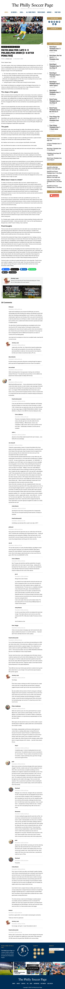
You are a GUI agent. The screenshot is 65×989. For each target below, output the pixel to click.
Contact (18, 984)
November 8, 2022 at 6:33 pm (18, 763)
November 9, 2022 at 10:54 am (22, 747)
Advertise (23, 984)
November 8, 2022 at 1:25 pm (18, 401)
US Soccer (14, 12)
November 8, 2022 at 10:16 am (15, 369)
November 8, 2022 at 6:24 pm (21, 609)
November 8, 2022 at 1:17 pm (18, 520)
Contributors (36, 984)
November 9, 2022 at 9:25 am (21, 790)
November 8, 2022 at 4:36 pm (18, 677)
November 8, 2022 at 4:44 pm (18, 708)
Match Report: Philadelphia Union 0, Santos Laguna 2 (55, 83)
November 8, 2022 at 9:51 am (15, 359)
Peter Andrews (16, 706)
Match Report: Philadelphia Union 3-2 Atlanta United (55, 48)
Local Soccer (50, 984)
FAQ (27, 984)
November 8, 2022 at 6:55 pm (15, 912)
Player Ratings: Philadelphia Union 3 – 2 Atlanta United (55, 127)
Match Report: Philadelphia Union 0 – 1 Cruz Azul (55, 75)
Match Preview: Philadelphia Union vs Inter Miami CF (55, 101)
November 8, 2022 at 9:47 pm (15, 932)
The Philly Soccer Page (32, 5)
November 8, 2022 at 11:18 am (15, 382)
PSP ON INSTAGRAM (32, 968)
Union (6, 12)
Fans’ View (57, 12)
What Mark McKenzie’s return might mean (53, 139)
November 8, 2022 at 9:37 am (15, 309)
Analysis (4, 46)
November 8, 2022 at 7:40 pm (18, 923)
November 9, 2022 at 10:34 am (22, 813)
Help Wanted (43, 984)
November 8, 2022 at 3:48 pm (18, 560)
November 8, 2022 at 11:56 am (15, 445)
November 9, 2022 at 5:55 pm (21, 842)
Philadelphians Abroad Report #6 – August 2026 (54, 154)
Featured (11, 46)
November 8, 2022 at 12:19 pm (19, 508)
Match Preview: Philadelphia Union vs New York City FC (55, 110)
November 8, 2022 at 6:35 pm (18, 869)
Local (21, 12)
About (31, 984)
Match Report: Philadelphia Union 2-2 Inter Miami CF (55, 66)
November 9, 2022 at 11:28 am (19, 434)
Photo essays (41, 12)
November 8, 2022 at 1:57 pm (15, 545)
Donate (13, 984)
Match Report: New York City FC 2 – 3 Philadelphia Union (56, 57)
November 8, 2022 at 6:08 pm (21, 576)
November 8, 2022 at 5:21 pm (18, 627)
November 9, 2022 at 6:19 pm (21, 860)
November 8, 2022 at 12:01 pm (15, 529)
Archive (49, 12)
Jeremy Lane (9, 58)
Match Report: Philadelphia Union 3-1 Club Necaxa (55, 92)
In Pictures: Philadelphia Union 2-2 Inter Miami (54, 144)
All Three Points (30, 12)
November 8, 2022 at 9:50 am (18, 345)
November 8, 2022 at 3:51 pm (21, 416)
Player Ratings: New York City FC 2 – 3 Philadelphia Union (55, 118)
